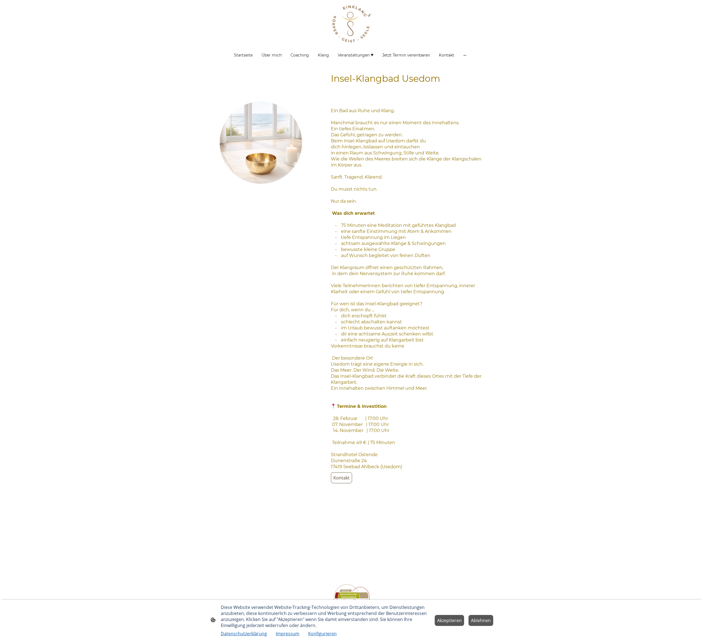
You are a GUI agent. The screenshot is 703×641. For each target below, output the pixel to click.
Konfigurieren (322, 634)
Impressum (287, 634)
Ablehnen (481, 620)
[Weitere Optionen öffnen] (465, 55)
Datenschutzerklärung (244, 634)
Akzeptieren (449, 620)
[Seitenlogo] (351, 24)
